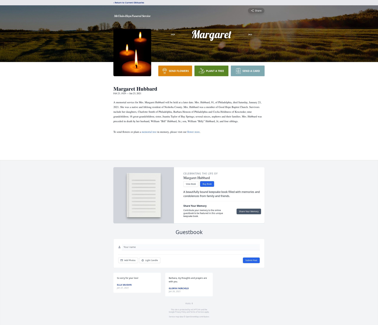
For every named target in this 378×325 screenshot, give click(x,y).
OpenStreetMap (192, 316)
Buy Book (207, 184)
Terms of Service (197, 312)
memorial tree (149, 131)
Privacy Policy (180, 312)
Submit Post (251, 260)
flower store (193, 131)
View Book (191, 184)
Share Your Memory (249, 211)
